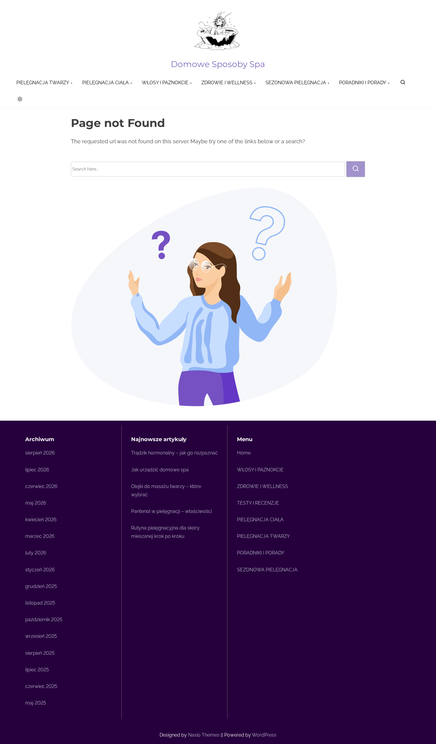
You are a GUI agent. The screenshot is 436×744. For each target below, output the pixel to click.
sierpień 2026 (40, 453)
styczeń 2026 (40, 570)
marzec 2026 (40, 536)
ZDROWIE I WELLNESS (262, 486)
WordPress (264, 735)
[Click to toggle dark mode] (19, 100)
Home (244, 453)
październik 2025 (43, 619)
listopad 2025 (40, 603)
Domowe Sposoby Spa (218, 64)
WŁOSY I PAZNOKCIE (260, 470)
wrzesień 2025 (41, 636)
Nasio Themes (204, 735)
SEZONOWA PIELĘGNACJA (267, 570)
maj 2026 (35, 503)
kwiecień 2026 (41, 519)
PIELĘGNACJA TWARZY (263, 536)
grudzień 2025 (41, 586)
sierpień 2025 (40, 653)
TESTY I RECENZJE (258, 503)
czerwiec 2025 (41, 686)
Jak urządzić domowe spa (160, 470)
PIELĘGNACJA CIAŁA (260, 519)
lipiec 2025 (37, 670)
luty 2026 (35, 553)
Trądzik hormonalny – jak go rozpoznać (174, 453)
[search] (402, 83)
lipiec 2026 (37, 470)
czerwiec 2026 (41, 486)
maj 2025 (35, 703)
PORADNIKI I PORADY (260, 553)
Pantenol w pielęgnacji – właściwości (171, 511)
